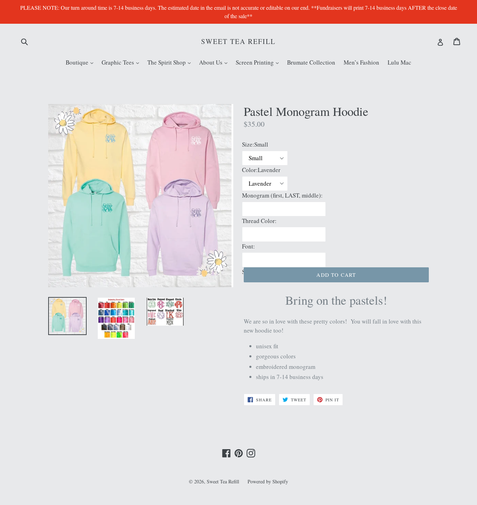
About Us (215, 62)
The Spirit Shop (170, 62)
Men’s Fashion (361, 62)
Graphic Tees (122, 62)
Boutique (81, 62)
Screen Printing (259, 62)
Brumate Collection (311, 62)
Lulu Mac (399, 62)
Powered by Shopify (268, 481)
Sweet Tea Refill (238, 41)
